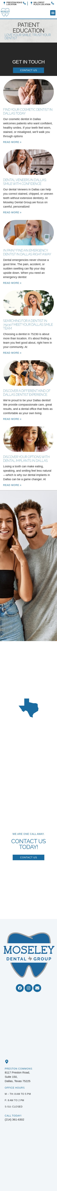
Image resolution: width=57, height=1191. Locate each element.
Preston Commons (18, 1068)
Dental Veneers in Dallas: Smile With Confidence (24, 182)
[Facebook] (20, 988)
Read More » (12, 142)
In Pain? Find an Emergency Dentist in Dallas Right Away (27, 252)
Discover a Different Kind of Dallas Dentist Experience (26, 393)
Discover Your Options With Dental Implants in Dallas (26, 459)
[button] (52, 12)
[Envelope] (37, 988)
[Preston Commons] (7, 1062)
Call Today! (13, 1115)
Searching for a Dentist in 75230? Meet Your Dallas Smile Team (28, 324)
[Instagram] (28, 988)
